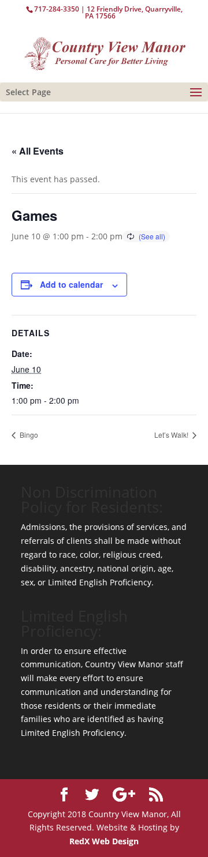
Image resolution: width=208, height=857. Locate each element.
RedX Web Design (104, 841)
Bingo (28, 434)
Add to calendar (71, 284)
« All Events (38, 150)
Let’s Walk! (172, 434)
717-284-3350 (56, 9)
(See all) (152, 236)
